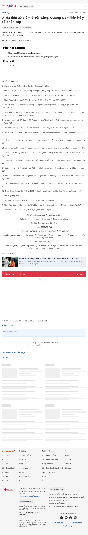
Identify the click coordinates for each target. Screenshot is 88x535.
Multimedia (69, 459)
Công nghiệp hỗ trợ (49, 455)
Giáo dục (5, 477)
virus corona (42, 320)
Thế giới (5, 481)
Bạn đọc (22, 481)
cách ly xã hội (29, 320)
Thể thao (5, 472)
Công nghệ (23, 464)
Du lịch (21, 472)
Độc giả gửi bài (77, 523)
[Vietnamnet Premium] (8, 452)
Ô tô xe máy (23, 468)
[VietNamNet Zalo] (75, 519)
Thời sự (5, 12)
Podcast (68, 464)
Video (67, 455)
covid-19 (18, 320)
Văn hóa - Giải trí (25, 455)
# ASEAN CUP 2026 (26, 6)
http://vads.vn (60, 503)
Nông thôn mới (47, 464)
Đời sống (22, 451)
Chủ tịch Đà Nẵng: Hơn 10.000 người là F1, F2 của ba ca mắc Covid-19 (48, 259)
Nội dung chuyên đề (49, 472)
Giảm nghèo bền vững (50, 459)
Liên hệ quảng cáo (56, 489)
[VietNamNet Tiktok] (70, 519)
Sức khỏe (22, 459)
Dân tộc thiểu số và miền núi (52, 468)
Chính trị (5, 455)
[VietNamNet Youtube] (66, 519)
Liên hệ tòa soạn (25, 501)
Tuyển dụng (67, 526)
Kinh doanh (6, 464)
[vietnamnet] (11, 8)
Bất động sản (24, 477)
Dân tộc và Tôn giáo (9, 468)
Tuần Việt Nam (47, 451)
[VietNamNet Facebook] (61, 519)
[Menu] (3, 6)
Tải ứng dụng (58, 523)
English (45, 477)
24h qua (68, 468)
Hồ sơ (44, 481)
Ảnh (66, 451)
